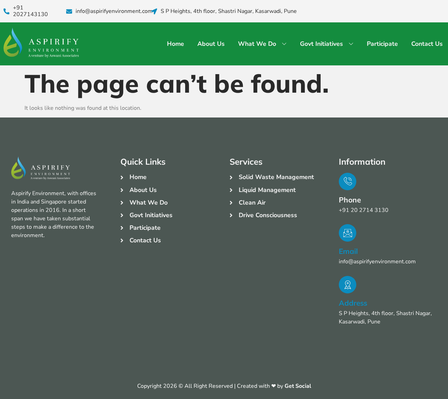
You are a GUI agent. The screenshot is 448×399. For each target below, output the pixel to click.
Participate (382, 44)
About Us (211, 44)
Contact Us (427, 44)
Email (348, 251)
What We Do (257, 44)
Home (175, 44)
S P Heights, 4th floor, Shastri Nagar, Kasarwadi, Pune (229, 11)
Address (353, 302)
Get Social (298, 386)
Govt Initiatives (321, 44)
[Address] (347, 284)
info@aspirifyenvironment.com (114, 11)
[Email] (347, 233)
